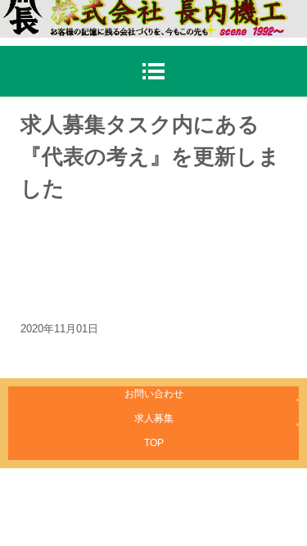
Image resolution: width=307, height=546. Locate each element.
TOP (154, 443)
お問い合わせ (153, 393)
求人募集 (154, 418)
